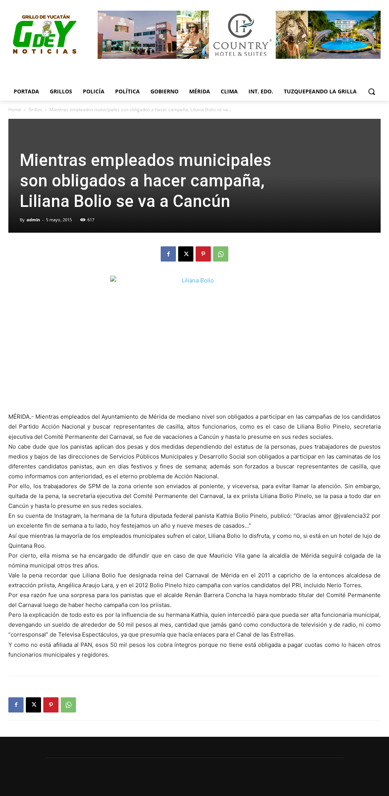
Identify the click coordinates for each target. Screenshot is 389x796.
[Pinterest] (203, 254)
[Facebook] (168, 254)
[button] (371, 91)
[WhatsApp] (220, 254)
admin (33, 219)
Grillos (35, 109)
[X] (185, 254)
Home (14, 109)
